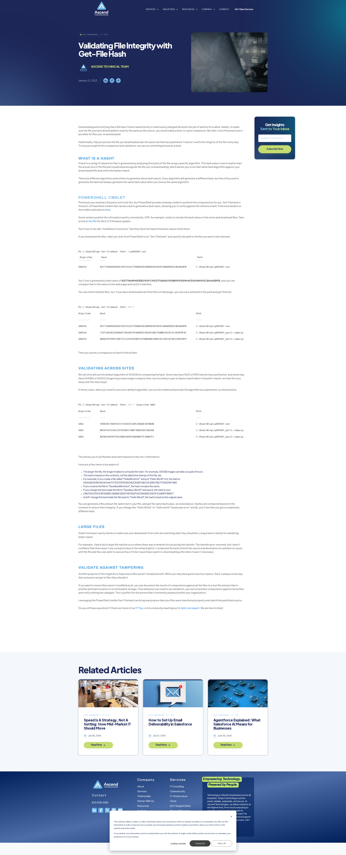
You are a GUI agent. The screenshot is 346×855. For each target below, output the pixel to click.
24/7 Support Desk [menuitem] (180, 806)
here (107, 209)
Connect (224, 10)
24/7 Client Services (244, 10)
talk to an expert (190, 608)
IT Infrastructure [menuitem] (178, 796)
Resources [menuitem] (143, 806)
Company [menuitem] (146, 780)
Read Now (96, 745)
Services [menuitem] (142, 791)
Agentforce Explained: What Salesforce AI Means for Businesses (237, 724)
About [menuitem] (140, 787)
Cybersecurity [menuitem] (177, 791)
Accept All (200, 843)
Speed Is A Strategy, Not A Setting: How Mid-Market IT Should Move (107, 724)
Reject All (222, 843)
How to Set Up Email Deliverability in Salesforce (170, 722)
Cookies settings (178, 843)
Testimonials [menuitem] (144, 796)
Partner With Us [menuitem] (145, 801)
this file (93, 221)
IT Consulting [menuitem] (177, 787)
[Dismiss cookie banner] (231, 816)
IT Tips (139, 608)
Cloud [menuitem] (173, 801)
